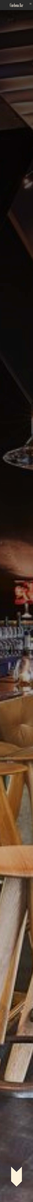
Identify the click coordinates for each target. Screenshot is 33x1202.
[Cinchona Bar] (16, 5)
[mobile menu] (30, 3)
